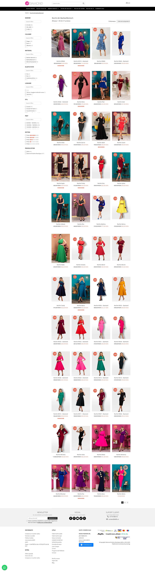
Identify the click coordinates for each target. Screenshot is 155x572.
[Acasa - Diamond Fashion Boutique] (34, 3)
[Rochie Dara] (101, 478)
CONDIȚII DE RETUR (57, 540)
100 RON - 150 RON (32, 125)
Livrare (54, 548)
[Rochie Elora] (81, 85)
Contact (54, 553)
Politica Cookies (29, 538)
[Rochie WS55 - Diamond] (121, 289)
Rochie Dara (101, 494)
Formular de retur (56, 544)
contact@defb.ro (113, 519)
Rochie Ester (121, 102)
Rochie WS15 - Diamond (101, 378)
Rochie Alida (60, 142)
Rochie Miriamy (60, 454)
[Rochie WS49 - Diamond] (121, 327)
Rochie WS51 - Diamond (101, 341)
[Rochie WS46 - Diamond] (60, 363)
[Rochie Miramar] (60, 478)
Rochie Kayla (60, 183)
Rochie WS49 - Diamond (121, 341)
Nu (27, 74)
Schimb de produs (57, 542)
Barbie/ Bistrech (31, 57)
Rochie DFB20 (101, 61)
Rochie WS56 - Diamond (101, 305)
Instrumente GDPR (30, 540)
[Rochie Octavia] (81, 248)
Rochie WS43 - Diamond (81, 378)
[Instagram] (84, 518)
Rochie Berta (81, 305)
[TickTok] (81, 518)
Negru (28, 41)
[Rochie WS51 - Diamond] (101, 327)
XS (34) (28, 25)
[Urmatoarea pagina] (127, 502)
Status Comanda (56, 538)
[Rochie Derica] (121, 207)
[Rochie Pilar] (101, 85)
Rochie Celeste (60, 224)
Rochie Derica (121, 224)
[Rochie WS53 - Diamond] (60, 327)
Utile (54, 530)
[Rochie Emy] (101, 166)
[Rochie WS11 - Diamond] (81, 400)
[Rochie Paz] (81, 478)
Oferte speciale (29, 553)
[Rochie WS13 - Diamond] (121, 363)
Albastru (29, 45)
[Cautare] (83, 3)
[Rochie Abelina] (101, 207)
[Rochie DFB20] (101, 43)
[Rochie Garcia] (81, 126)
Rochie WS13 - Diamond (121, 378)
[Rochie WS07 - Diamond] (101, 399)
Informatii (29, 530)
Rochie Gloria (121, 494)
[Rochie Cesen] (121, 126)
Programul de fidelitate (58, 550)
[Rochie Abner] (101, 248)
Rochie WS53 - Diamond (61, 341)
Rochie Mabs (61, 265)
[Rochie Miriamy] (60, 438)
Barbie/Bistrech (31, 60)
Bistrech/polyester (31, 62)
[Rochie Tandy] (60, 289)
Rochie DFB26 (61, 61)
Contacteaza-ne (87, 544)
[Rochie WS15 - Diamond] (101, 363)
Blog (53, 563)
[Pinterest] (74, 518)
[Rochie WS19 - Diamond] (81, 43)
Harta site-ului (29, 556)
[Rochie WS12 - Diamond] (60, 399)
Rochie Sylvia (121, 183)
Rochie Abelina (101, 224)
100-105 (29, 94)
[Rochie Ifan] (81, 207)
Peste (28, 135)
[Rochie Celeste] (60, 207)
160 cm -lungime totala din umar (35, 92)
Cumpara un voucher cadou (32, 533)
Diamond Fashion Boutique (34, 153)
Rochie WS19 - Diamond (81, 61)
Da (27, 76)
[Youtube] (77, 518)
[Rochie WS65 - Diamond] (60, 85)
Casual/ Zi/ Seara (31, 108)
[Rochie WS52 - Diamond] (81, 327)
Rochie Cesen (121, 142)
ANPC (26, 542)
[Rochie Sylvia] (121, 167)
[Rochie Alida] (60, 126)
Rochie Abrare (121, 265)
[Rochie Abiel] (101, 126)
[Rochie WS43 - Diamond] (81, 363)
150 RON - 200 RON (32, 127)
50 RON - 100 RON (31, 123)
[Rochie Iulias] (81, 438)
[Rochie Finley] (81, 167)
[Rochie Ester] (121, 85)
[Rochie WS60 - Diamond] (121, 43)
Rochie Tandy (61, 305)
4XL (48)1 (29, 27)
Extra (27, 550)
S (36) (28, 29)
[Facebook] (70, 518)
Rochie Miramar (60, 494)
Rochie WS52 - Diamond (81, 341)
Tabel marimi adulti (57, 533)
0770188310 (113, 516)
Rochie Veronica (121, 454)
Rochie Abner (101, 265)
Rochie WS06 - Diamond (121, 414)
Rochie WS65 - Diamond (61, 102)
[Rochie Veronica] (121, 438)
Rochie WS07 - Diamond (101, 414)
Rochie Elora (81, 102)
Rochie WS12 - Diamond (61, 414)
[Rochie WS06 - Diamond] (121, 400)
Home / (27, 13)
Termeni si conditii (30, 536)
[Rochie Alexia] (101, 438)
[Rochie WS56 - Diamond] (101, 289)
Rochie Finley (81, 183)
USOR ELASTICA (31, 78)
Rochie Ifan (81, 224)
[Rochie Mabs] (60, 248)
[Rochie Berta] (81, 289)
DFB (28, 151)
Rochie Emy (101, 183)
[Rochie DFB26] (60, 43)
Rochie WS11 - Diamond (81, 414)
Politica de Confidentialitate (44, 522)
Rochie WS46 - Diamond (61, 378)
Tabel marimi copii (57, 536)
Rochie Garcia (81, 142)
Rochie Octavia (80, 265)
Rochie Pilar (101, 102)
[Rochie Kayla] (60, 167)
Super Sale (54, 560)
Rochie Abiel (101, 142)
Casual (28, 106)
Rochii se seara (56, 558)
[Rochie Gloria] (121, 478)
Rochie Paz (81, 494)
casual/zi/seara (31, 111)
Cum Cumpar (55, 546)
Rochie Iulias (81, 454)
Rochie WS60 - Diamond (121, 61)
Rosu (28, 43)
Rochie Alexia (101, 454)
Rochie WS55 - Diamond (121, 305)
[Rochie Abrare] (121, 248)
